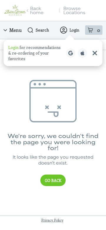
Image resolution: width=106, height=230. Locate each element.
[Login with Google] (70, 53)
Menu (15, 30)
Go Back (53, 180)
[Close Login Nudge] (95, 53)
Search (42, 30)
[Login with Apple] (82, 53)
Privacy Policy (52, 220)
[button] (53, 53)
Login (74, 29)
